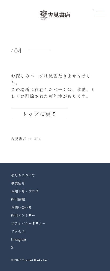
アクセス (18, 231)
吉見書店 (18, 138)
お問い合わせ (21, 207)
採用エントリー (23, 215)
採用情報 (18, 199)
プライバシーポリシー (28, 223)
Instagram (18, 239)
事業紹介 (18, 183)
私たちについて (23, 175)
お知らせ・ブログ (25, 191)
